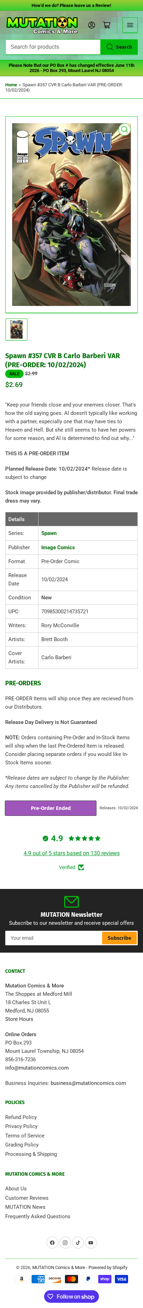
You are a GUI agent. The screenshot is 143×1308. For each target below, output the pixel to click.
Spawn (49, 533)
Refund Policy (21, 1117)
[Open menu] (130, 25)
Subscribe (119, 938)
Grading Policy (22, 1145)
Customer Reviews (27, 1198)
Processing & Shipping (31, 1154)
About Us (16, 1188)
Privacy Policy (21, 1126)
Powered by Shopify (108, 1267)
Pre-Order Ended (51, 808)
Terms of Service (24, 1136)
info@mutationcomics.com (37, 1068)
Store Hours (19, 1019)
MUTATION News (25, 1207)
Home (11, 84)
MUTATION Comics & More (58, 1267)
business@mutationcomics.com (88, 1083)
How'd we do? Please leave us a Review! (71, 5)
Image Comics (58, 547)
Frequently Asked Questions (37, 1216)
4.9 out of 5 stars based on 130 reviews (72, 853)
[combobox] (71, 47)
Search (124, 47)
